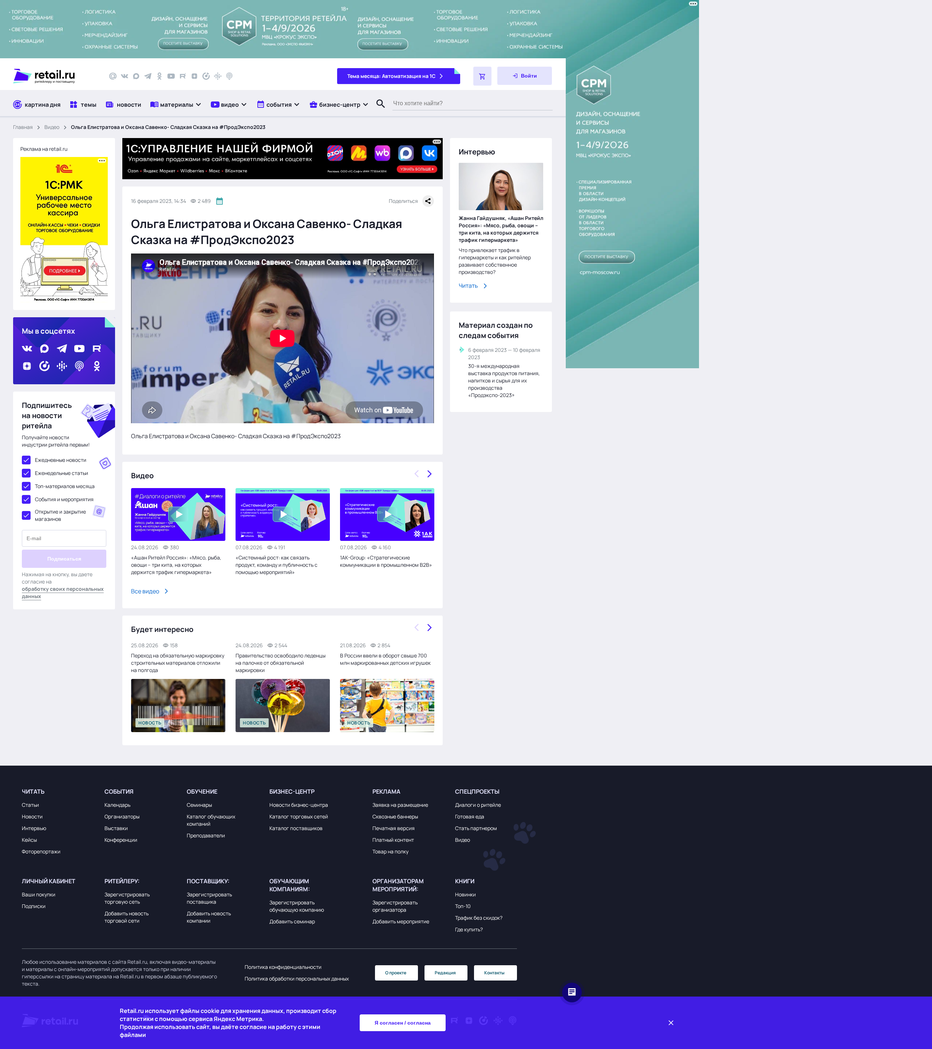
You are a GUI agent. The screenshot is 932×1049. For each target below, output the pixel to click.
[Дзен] (194, 76)
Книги (464, 881)
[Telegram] (147, 76)
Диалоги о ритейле (478, 804)
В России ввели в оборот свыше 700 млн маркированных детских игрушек (385, 659)
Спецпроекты (477, 791)
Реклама (386, 791)
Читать (468, 286)
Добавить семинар (292, 921)
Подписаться (64, 559)
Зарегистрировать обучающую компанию (296, 906)
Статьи (30, 804)
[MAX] (136, 76)
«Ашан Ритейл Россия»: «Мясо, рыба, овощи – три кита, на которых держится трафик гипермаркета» (176, 564)
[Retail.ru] (54, 76)
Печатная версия (393, 828)
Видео (51, 126)
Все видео (145, 591)
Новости (32, 816)
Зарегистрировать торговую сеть (127, 898)
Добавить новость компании (209, 917)
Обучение (202, 791)
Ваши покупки (38, 894)
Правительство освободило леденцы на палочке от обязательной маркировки (280, 662)
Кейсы (29, 839)
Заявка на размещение (400, 804)
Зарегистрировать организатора (395, 906)
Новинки (465, 894)
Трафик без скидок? (478, 917)
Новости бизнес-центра (298, 804)
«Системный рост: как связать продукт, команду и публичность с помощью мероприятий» (276, 564)
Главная (23, 126)
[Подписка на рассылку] (112, 76)
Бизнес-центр (292, 791)
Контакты (494, 973)
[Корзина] (482, 76)
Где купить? (469, 929)
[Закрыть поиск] (377, 111)
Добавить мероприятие (400, 921)
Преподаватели (206, 835)
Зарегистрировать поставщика (209, 898)
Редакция (445, 973)
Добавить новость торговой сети (126, 917)
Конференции (120, 839)
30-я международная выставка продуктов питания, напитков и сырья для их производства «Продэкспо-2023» (504, 380)
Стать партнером (476, 828)
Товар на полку (390, 851)
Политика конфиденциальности (283, 966)
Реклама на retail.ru (43, 148)
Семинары (199, 804)
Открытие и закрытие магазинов (60, 515)
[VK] (124, 76)
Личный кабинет (48, 881)
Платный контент (393, 839)
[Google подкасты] (217, 76)
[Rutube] (182, 76)
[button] (176, 104)
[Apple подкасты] (229, 76)
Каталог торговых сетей (298, 816)
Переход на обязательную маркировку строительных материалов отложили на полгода (177, 662)
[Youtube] (171, 76)
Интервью (34, 828)
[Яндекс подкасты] (206, 76)
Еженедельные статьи (61, 473)
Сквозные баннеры (395, 816)
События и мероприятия (64, 499)
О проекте (395, 973)
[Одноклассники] (159, 76)
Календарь (117, 804)
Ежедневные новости (60, 459)
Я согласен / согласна (403, 1023)
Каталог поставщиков (296, 828)
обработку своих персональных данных (63, 592)
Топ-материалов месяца (65, 486)
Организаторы (121, 816)
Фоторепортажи (41, 851)
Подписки (34, 906)
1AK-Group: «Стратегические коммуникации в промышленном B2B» (386, 561)
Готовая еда (469, 816)
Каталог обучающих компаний (211, 820)
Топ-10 (463, 906)
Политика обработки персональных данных (297, 978)
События (119, 791)
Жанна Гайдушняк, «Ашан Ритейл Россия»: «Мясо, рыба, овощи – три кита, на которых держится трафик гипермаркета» (501, 229)
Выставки (116, 828)
